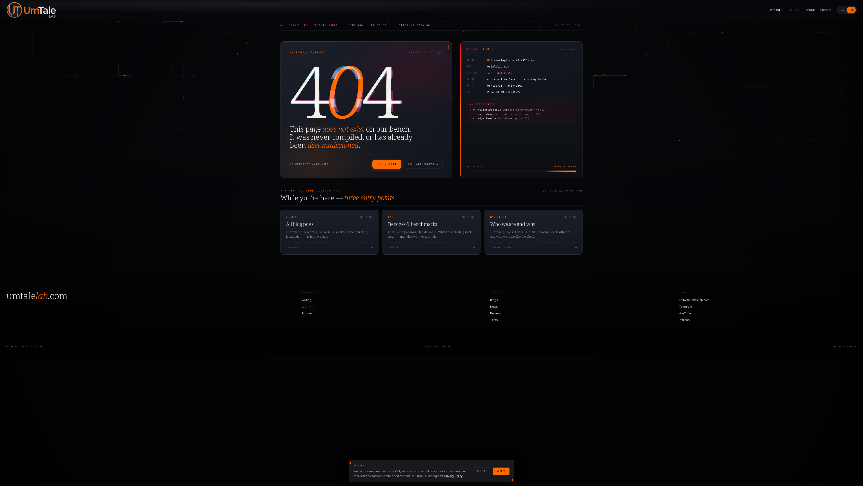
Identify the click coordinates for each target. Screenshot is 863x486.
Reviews (496, 313)
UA (842, 9)
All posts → (423, 164)
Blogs (494, 300)
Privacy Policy (845, 346)
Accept (501, 471)
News (494, 306)
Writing (776, 10)
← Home (387, 164)
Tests (494, 320)
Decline (481, 471)
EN (851, 9)
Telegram (685, 306)
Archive (307, 313)
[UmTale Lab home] (31, 10)
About (810, 10)
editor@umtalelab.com (694, 300)
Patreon (684, 320)
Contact (825, 10)
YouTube (685, 313)
